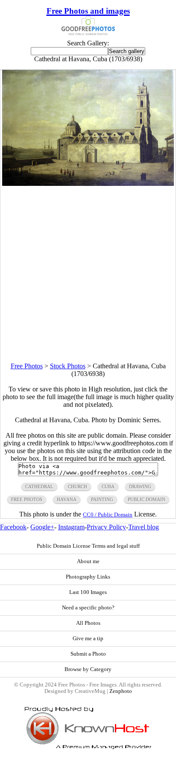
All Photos (88, 623)
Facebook (13, 527)
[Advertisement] (88, 274)
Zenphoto (120, 691)
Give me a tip (88, 639)
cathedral (39, 486)
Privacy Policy (106, 527)
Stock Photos (67, 366)
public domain (146, 499)
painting (102, 499)
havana (66, 499)
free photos (26, 499)
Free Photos (27, 366)
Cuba (108, 486)
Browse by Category (88, 669)
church (77, 486)
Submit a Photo (88, 654)
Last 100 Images (88, 592)
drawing (140, 486)
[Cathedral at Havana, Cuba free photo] (88, 183)
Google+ (42, 527)
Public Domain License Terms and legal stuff (88, 546)
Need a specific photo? (88, 608)
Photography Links (88, 577)
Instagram (71, 527)
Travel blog (143, 527)
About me (88, 561)
